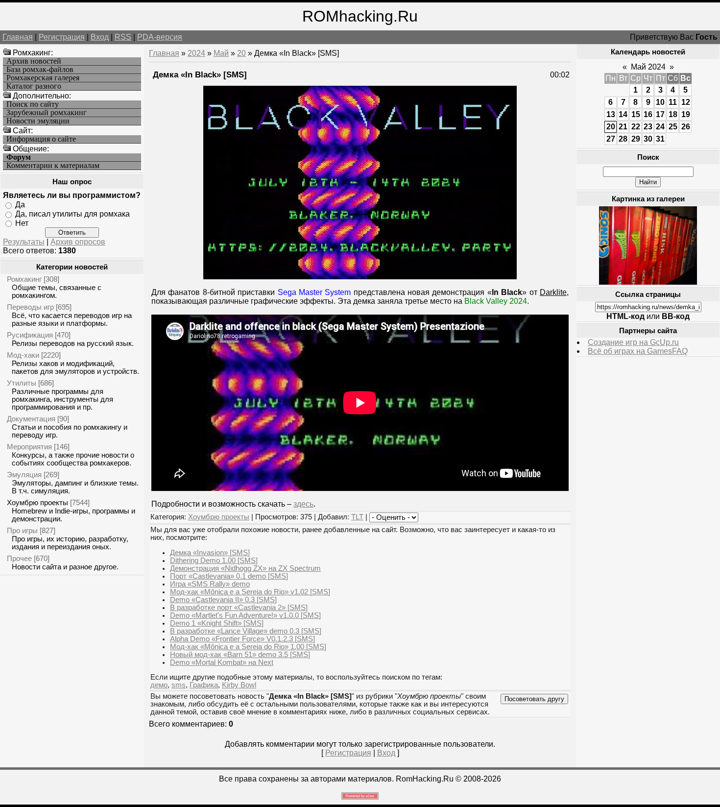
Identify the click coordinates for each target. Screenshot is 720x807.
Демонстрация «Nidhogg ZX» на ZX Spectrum (245, 568)
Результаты (24, 242)
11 (673, 102)
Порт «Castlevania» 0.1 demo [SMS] (229, 576)
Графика (204, 685)
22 (635, 126)
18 (673, 114)
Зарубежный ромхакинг (46, 113)
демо (159, 685)
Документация (31, 419)
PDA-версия (159, 37)
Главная (17, 37)
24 (660, 126)
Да (20, 204)
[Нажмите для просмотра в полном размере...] (360, 276)
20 (241, 53)
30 (648, 139)
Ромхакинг (24, 279)
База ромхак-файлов (39, 69)
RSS (123, 37)
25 (673, 126)
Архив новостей (33, 61)
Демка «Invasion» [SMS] (210, 553)
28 (623, 139)
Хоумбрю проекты (37, 502)
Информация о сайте (41, 139)
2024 (196, 53)
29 (635, 139)
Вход (100, 37)
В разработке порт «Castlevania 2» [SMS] (239, 607)
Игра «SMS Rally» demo (210, 584)
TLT (357, 517)
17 (660, 114)
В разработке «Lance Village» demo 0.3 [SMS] (245, 631)
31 (660, 139)
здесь (303, 504)
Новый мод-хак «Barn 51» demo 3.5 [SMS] (240, 655)
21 (623, 126)
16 (648, 114)
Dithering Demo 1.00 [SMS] (214, 560)
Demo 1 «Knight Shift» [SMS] (217, 623)
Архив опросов (77, 242)
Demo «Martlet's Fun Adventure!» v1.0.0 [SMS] (245, 615)
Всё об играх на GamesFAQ (638, 351)
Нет (21, 223)
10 (660, 102)
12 (685, 102)
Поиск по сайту (32, 104)
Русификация (30, 335)
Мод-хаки (23, 355)
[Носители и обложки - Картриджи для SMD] (648, 282)
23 (648, 126)
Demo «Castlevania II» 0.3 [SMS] (223, 600)
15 (635, 114)
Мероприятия (29, 446)
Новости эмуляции (38, 121)
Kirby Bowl (239, 685)
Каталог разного (33, 86)
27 (610, 139)
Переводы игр (30, 307)
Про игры (22, 530)
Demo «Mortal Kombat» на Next (221, 662)
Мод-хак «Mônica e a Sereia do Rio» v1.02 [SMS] (250, 592)
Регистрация (62, 37)
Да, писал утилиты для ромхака (72, 214)
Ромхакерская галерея (42, 78)
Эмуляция (24, 474)
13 (610, 114)
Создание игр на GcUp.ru (633, 342)
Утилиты (21, 383)
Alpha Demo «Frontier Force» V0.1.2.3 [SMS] (242, 639)
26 (685, 126)
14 (623, 114)
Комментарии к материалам (52, 166)
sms (178, 685)
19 (685, 114)
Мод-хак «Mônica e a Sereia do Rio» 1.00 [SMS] (248, 647)
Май (221, 53)
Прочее (19, 558)
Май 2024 (648, 67)
